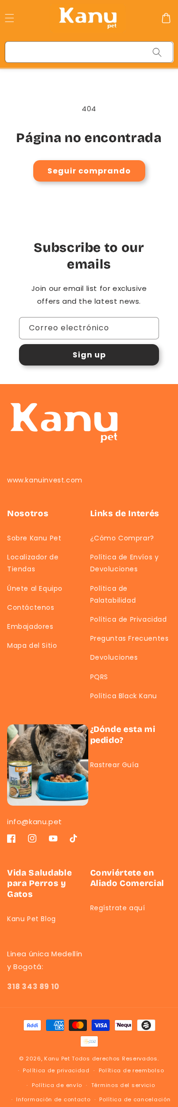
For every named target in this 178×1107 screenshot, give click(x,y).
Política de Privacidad (128, 619)
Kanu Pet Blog (31, 919)
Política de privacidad (56, 1070)
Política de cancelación (134, 1099)
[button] (166, 18)
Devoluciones (114, 657)
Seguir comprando (89, 170)
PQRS (99, 677)
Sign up (89, 354)
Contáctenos (31, 607)
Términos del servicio (123, 1085)
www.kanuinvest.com (45, 480)
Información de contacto (53, 1099)
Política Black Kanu (123, 696)
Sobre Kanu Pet (34, 538)
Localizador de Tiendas (32, 563)
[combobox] (89, 52)
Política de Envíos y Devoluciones (124, 563)
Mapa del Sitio (32, 645)
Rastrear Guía (114, 765)
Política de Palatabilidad (113, 594)
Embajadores (30, 626)
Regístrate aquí (117, 908)
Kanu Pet (58, 1058)
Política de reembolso (131, 1070)
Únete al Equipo (35, 588)
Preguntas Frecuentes (129, 638)
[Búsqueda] (157, 52)
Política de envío (57, 1085)
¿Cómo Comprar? (122, 538)
